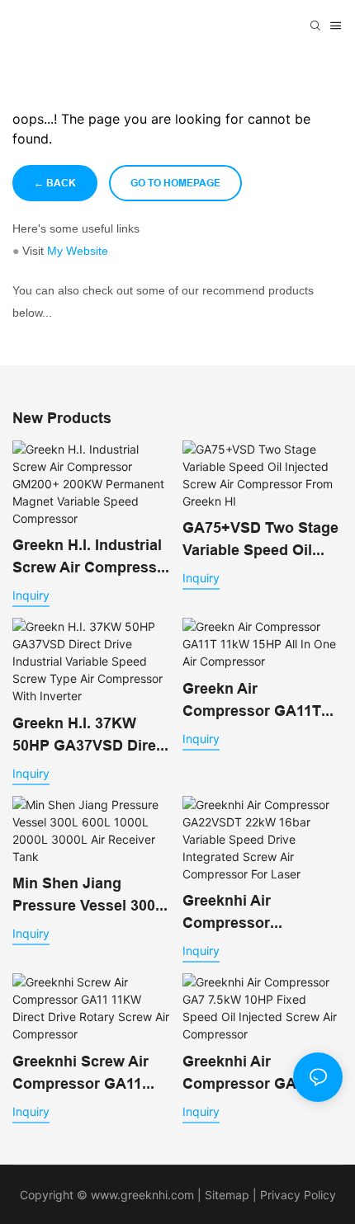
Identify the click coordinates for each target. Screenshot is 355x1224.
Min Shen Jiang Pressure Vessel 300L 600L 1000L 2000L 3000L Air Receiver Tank (88, 895)
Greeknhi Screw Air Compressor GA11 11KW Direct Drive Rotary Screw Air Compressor (80, 1073)
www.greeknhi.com (142, 1195)
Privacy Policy (298, 1195)
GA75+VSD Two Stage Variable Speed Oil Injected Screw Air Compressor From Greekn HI (260, 540)
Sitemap (225, 1195)
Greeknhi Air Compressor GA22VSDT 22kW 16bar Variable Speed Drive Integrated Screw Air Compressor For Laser (262, 913)
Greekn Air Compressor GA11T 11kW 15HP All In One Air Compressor (258, 701)
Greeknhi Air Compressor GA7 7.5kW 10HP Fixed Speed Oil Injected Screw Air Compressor (262, 1073)
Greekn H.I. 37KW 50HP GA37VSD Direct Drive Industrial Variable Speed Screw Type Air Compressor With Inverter (90, 735)
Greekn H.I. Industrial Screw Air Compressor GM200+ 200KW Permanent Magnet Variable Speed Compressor (92, 557)
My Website (77, 250)
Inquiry (31, 595)
